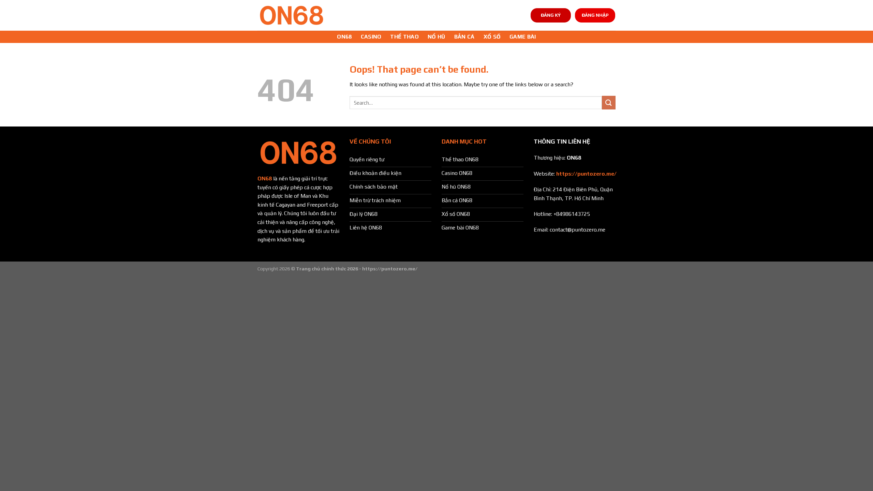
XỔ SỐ (492, 36)
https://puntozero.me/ (586, 173)
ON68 (344, 36)
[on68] (291, 15)
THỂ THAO (404, 36)
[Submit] (609, 102)
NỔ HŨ (436, 36)
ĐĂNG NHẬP (595, 15)
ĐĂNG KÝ (551, 15)
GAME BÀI (522, 36)
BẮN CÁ (464, 36)
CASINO (371, 36)
